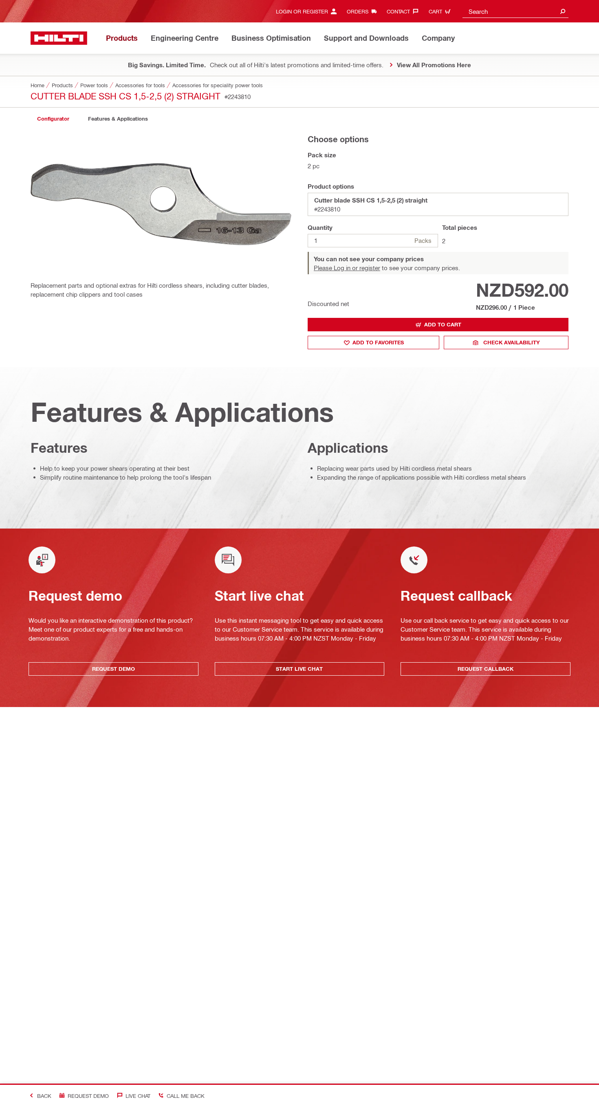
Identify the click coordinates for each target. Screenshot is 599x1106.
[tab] (52, 119)
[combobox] (515, 11)
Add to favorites (378, 342)
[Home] (59, 38)
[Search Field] (562, 11)
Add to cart (442, 324)
